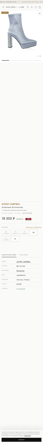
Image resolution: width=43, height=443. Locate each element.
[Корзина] (39, 7)
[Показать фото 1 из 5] (5, 60)
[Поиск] (27, 7)
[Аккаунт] (31, 7)
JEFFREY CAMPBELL (24, 262)
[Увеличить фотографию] (40, 13)
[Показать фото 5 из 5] (37, 60)
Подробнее (27, 435)
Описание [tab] (23, 255)
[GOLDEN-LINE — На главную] (15, 7)
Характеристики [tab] (9, 255)
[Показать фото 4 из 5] (29, 60)
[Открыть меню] (3, 7)
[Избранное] (35, 7)
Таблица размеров (33, 227)
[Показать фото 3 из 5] (21, 60)
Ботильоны (20, 271)
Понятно (21, 439)
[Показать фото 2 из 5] (13, 60)
